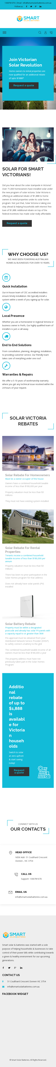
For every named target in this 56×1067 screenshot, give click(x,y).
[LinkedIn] (40, 7)
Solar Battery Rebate (20, 624)
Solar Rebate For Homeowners (27, 475)
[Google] (36, 7)
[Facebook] (26, 7)
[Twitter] (31, 7)
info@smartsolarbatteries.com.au (31, 897)
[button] (45, 32)
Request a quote (23, 85)
